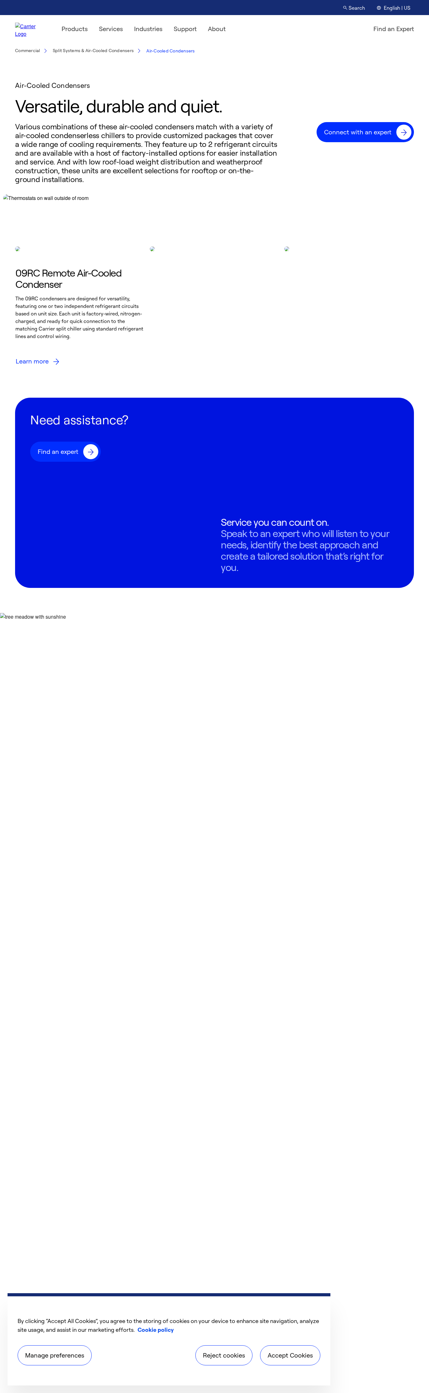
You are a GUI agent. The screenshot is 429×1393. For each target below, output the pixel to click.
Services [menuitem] (111, 29)
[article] (80, 308)
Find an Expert (393, 28)
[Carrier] (30, 29)
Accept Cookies (290, 1355)
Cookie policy (156, 1329)
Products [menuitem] (75, 29)
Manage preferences (54, 1355)
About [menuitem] (217, 29)
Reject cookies (224, 1355)
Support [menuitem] (185, 29)
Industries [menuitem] (148, 29)
